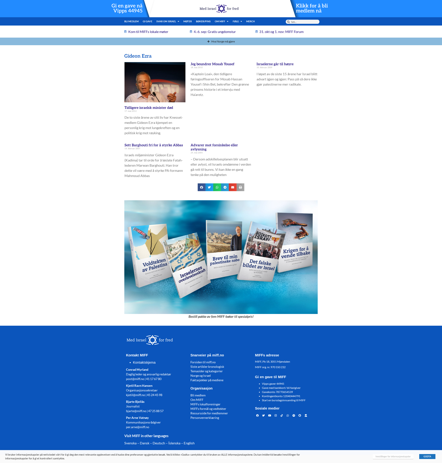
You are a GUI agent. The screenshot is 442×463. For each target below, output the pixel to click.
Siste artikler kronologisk (207, 366)
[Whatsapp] (287, 415)
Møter (187, 21)
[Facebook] (257, 415)
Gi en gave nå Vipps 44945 (127, 8)
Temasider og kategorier (206, 371)
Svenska (130, 443)
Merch (250, 21)
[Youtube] (269, 415)
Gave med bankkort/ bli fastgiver (281, 387)
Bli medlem (131, 21)
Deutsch (159, 443)
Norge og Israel (200, 375)
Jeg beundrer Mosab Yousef (212, 64)
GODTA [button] (427, 456)
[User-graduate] (306, 415)
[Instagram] (275, 415)
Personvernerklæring (204, 418)
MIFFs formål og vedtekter (208, 409)
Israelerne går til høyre (275, 64)
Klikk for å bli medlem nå (312, 8)
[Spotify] (293, 415)
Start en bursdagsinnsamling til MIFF (284, 400)
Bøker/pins (203, 21)
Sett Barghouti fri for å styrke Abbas (153, 145)
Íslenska (174, 443)
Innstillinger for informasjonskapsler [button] (393, 456)
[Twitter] (263, 415)
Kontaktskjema (144, 362)
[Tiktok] (281, 415)
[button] (201, 187)
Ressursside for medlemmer (209, 413)
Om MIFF (196, 400)
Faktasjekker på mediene (206, 380)
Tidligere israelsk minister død (148, 108)
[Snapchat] (299, 415)
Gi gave (147, 21)
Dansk (144, 443)
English (189, 443)
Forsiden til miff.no (203, 362)
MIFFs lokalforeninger (205, 404)
